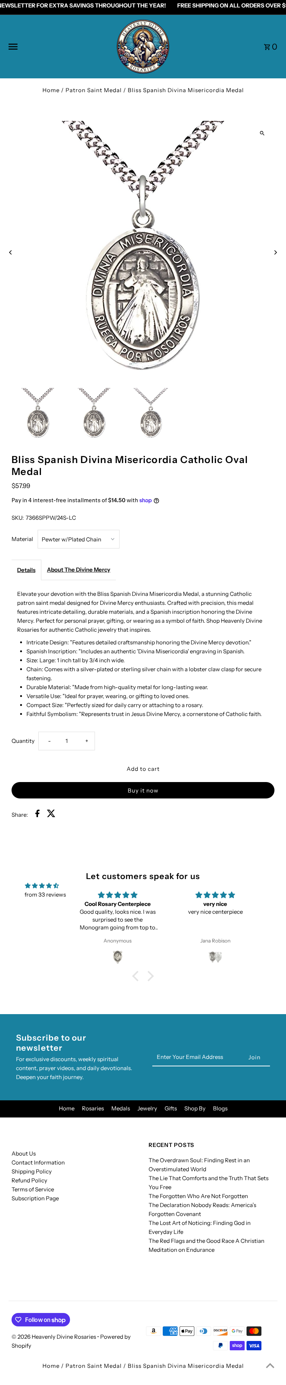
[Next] (275, 252)
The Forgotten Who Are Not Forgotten (198, 1196)
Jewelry (147, 1108)
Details (26, 569)
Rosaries (93, 1108)
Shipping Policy (32, 1171)
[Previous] (10, 252)
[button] (137, 976)
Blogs (220, 1108)
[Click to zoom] (262, 133)
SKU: (18, 517)
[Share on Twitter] (51, 815)
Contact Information (38, 1162)
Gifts (171, 1108)
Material (22, 539)
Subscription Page (35, 1198)
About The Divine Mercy (78, 569)
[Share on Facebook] (37, 815)
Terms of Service (33, 1189)
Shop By (195, 1108)
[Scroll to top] (270, 1365)
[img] (42, 885)
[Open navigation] (59, 46)
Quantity (23, 740)
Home (51, 90)
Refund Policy (29, 1180)
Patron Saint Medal (94, 90)
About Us (24, 1153)
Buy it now (143, 790)
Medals (120, 1108)
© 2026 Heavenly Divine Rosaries (54, 1336)
